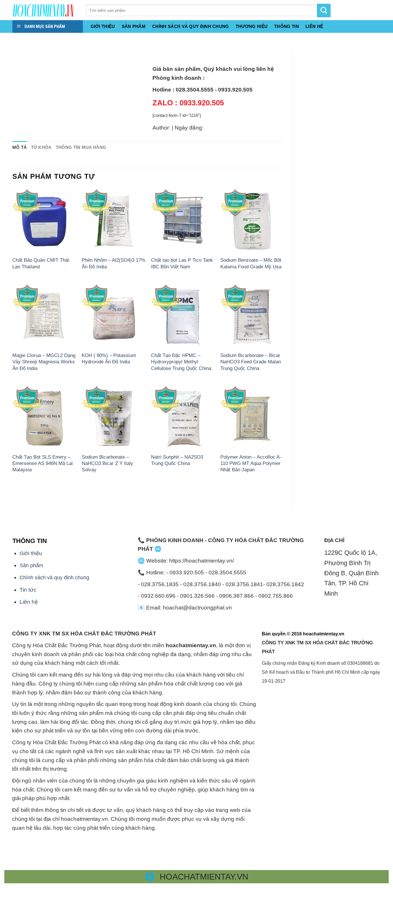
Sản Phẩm (134, 26)
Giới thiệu (103, 26)
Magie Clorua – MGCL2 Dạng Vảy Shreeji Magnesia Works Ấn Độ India (43, 361)
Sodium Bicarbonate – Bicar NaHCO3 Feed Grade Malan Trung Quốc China (250, 361)
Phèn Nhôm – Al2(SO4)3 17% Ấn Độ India (113, 263)
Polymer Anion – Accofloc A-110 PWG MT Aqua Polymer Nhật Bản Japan (250, 463)
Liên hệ (29, 602)
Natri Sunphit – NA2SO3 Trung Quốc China (177, 460)
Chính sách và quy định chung (190, 26)
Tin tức (28, 590)
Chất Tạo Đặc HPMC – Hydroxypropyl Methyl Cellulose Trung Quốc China (181, 361)
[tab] (19, 147)
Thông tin (286, 26)
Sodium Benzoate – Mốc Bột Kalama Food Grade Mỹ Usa (250, 263)
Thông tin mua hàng (81, 147)
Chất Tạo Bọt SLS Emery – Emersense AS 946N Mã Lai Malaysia (42, 463)
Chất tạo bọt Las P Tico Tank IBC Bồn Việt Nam (182, 263)
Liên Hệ (314, 26)
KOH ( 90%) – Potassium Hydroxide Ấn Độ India (109, 358)
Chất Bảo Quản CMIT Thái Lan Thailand (40, 263)
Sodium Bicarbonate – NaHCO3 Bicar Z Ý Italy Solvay (107, 463)
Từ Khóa (41, 147)
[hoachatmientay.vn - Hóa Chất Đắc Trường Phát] (44, 10)
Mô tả (19, 147)
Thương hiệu (252, 26)
